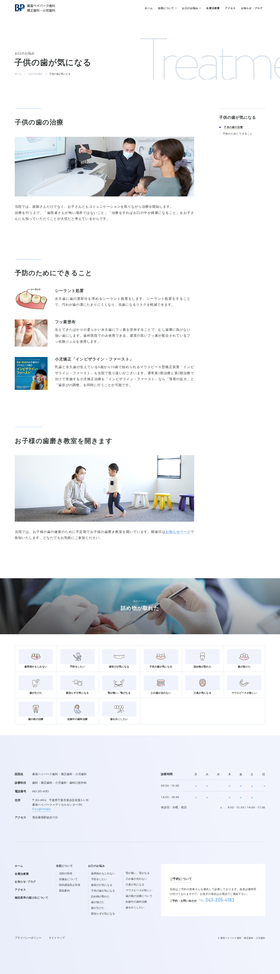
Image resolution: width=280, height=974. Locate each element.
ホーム (18, 74)
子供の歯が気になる (103, 890)
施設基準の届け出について (31, 897)
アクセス (20, 889)
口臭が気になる (135, 884)
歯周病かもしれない (103, 873)
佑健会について (68, 879)
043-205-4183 (40, 791)
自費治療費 (22, 873)
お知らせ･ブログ (25, 881)
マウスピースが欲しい (139, 890)
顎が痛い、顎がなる (138, 873)
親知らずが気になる (103, 913)
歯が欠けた (97, 908)
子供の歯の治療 (233, 127)
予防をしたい (99, 879)
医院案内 (64, 890)
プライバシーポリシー (28, 937)
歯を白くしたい (135, 907)
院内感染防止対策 (69, 885)
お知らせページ (178, 532)
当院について (64, 866)
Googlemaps (41, 809)
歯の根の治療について (139, 896)
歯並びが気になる (101, 885)
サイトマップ (57, 937)
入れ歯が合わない (136, 878)
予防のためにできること (238, 133)
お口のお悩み (35, 74)
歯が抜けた (97, 902)
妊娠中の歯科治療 (136, 901)
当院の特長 (65, 873)
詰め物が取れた (100, 896)
